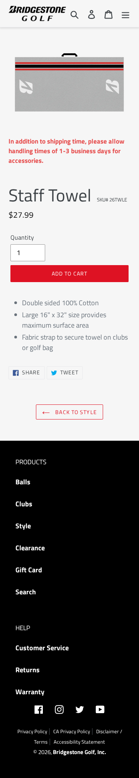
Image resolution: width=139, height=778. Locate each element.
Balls (23, 482)
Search (25, 592)
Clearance (30, 548)
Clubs (23, 504)
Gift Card (28, 570)
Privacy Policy (32, 731)
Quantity (22, 237)
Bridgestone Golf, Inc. (79, 752)
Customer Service (42, 648)
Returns (27, 670)
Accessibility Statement (79, 742)
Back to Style (75, 412)
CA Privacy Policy (71, 731)
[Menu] (125, 14)
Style (23, 526)
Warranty (29, 692)
